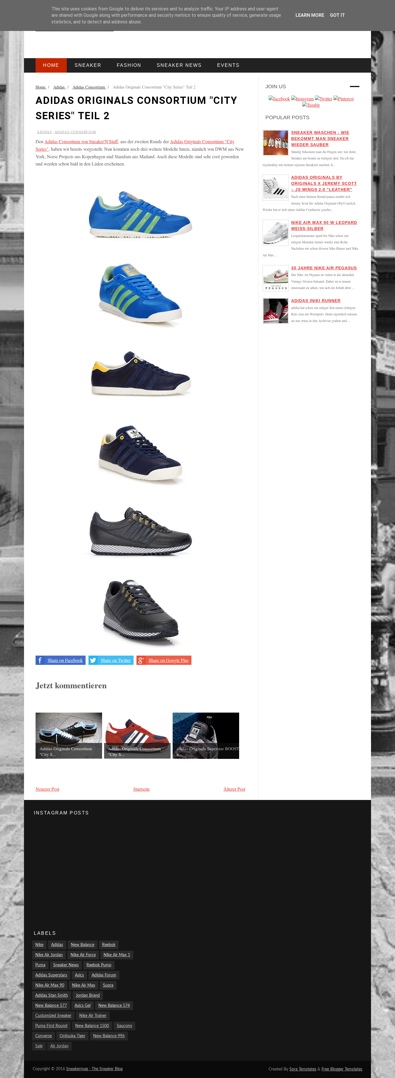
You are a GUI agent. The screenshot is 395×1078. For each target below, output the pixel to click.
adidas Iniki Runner (316, 300)
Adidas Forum (104, 975)
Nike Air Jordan (49, 955)
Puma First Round (51, 1026)
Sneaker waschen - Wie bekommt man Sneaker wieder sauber (320, 138)
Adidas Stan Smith (51, 996)
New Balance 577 (51, 1006)
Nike (39, 945)
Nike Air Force (83, 955)
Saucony (124, 1026)
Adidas (44, 132)
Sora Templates (302, 1069)
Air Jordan (59, 1046)
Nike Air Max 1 (117, 955)
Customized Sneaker (53, 1016)
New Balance (82, 945)
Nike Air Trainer (92, 1016)
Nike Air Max (83, 985)
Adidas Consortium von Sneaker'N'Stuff (81, 141)
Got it (337, 15)
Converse (43, 1036)
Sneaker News (66, 965)
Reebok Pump (98, 965)
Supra (108, 985)
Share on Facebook (65, 660)
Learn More (310, 15)
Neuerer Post (47, 789)
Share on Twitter (116, 660)
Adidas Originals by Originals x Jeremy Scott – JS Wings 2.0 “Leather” (324, 183)
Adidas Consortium (75, 132)
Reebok (108, 945)
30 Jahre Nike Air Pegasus (324, 268)
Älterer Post (234, 789)
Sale (39, 1046)
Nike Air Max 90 (49, 985)
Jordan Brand (88, 996)
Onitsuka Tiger (72, 1036)
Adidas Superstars (51, 975)
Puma (40, 965)
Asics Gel (83, 1006)
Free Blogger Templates (342, 1069)
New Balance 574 (114, 1006)
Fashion (129, 65)
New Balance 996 (109, 1036)
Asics (79, 975)
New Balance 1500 (92, 1026)
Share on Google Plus (169, 660)
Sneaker (88, 65)
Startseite (141, 789)
